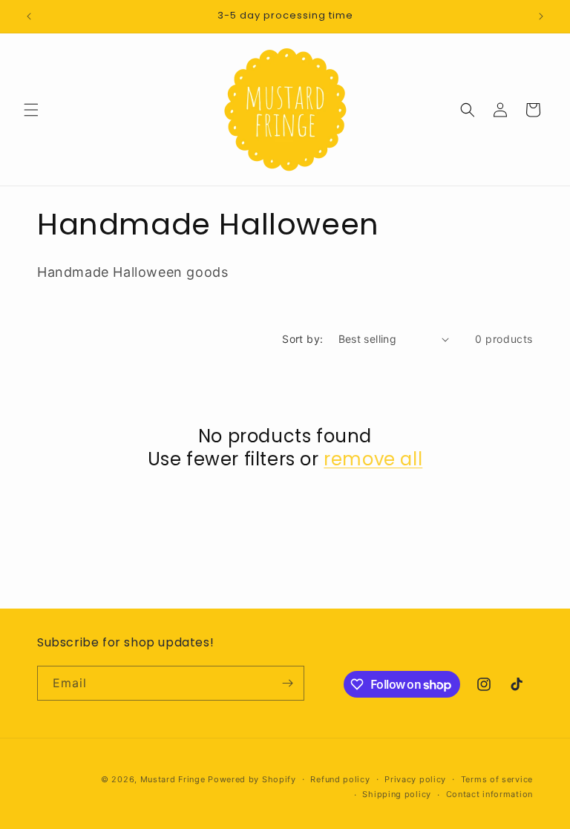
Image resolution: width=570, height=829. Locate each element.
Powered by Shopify (252, 779)
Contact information (489, 794)
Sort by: (302, 338)
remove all (373, 459)
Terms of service (497, 779)
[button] (31, 110)
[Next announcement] (541, 16)
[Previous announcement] (29, 16)
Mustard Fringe (173, 779)
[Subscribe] (287, 683)
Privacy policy (415, 779)
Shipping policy (396, 794)
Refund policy (340, 779)
